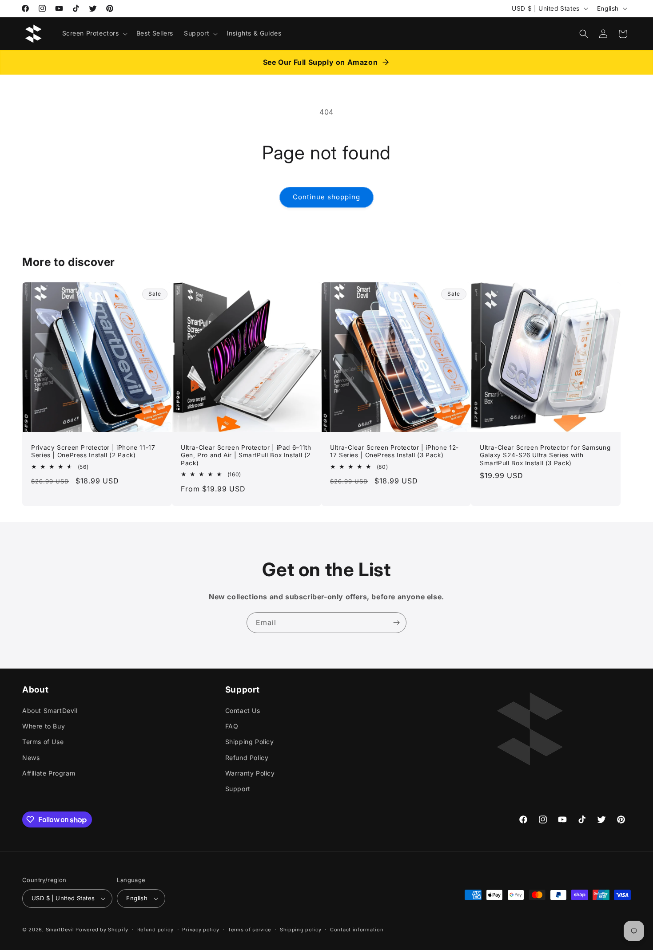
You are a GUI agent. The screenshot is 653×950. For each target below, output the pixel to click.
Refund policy (155, 929)
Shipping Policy (249, 741)
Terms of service (249, 929)
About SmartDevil (50, 710)
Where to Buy (43, 726)
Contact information (356, 929)
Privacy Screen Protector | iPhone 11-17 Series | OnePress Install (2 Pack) (93, 451)
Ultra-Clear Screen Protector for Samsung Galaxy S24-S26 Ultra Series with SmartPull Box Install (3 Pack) (545, 454)
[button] (94, 33)
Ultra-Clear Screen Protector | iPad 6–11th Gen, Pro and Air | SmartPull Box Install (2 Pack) (246, 454)
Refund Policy (247, 757)
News (31, 757)
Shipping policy (301, 929)
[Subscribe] (396, 622)
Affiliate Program (48, 773)
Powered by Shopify (102, 929)
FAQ (232, 726)
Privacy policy (200, 929)
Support (238, 788)
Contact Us (242, 710)
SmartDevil (60, 929)
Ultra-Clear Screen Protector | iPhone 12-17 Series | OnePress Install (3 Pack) (394, 451)
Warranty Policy (250, 773)
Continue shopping (326, 197)
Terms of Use (43, 741)
